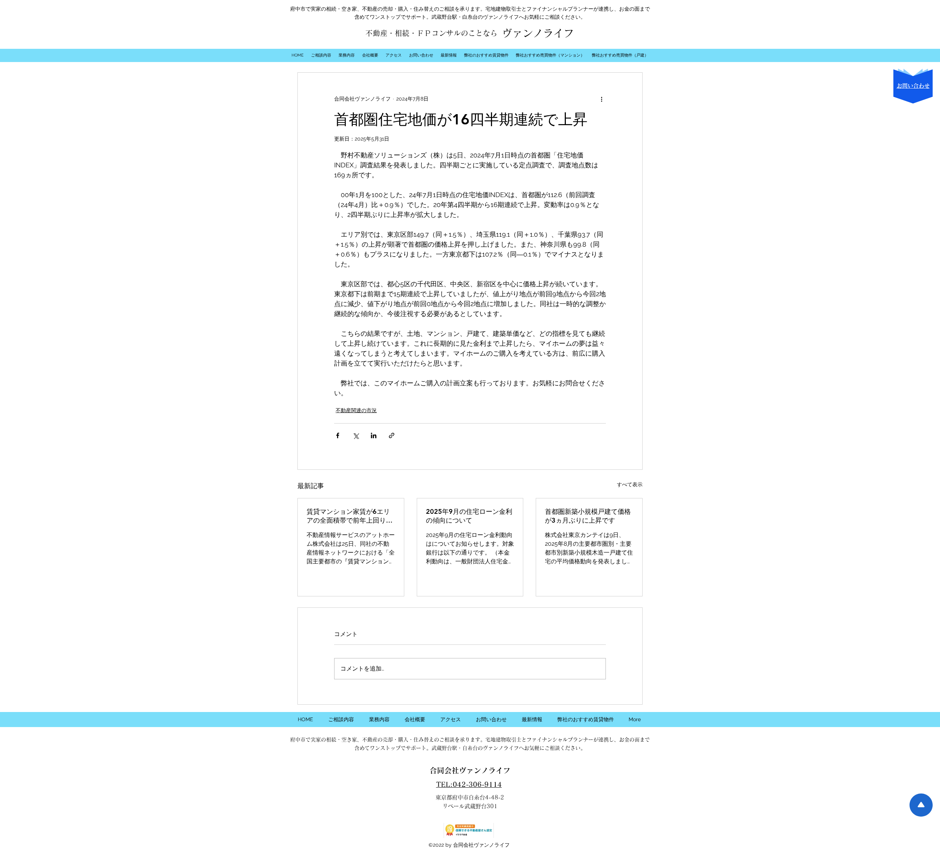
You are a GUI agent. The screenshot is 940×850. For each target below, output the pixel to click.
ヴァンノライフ (538, 33)
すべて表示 (630, 484)
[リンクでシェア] (391, 435)
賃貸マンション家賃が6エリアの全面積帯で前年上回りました (350, 516)
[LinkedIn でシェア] (373, 435)
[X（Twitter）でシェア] (355, 435)
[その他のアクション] (601, 99)
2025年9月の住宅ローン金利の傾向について (469, 515)
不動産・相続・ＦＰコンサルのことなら (431, 33)
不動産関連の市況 (356, 410)
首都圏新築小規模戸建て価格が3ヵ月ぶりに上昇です (588, 515)
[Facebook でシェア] (337, 435)
